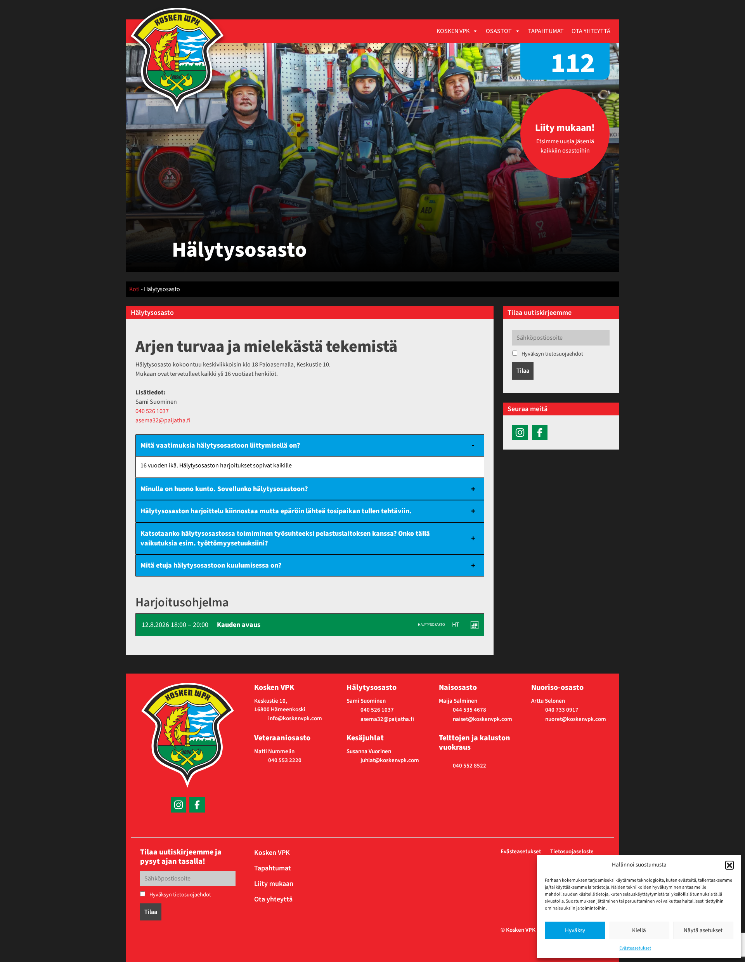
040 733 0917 (562, 710)
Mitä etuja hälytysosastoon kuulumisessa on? (210, 565)
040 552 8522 (469, 766)
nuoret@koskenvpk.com (575, 719)
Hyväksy (575, 930)
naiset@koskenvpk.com (482, 719)
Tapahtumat (546, 31)
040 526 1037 (152, 411)
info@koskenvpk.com (295, 718)
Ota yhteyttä (591, 31)
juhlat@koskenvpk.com (389, 760)
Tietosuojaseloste (572, 851)
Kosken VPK (453, 31)
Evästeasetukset (635, 948)
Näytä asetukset (703, 930)
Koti (134, 289)
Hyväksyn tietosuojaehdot (551, 354)
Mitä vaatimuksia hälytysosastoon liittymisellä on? (220, 445)
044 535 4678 (469, 710)
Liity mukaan (273, 884)
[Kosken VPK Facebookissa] (539, 432)
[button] (729, 865)
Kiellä (639, 930)
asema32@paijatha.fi (163, 420)
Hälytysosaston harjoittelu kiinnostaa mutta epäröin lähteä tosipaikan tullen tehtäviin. (276, 511)
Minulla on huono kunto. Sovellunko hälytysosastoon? (224, 489)
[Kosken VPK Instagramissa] (520, 432)
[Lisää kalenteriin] (474, 625)
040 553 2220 (284, 760)
